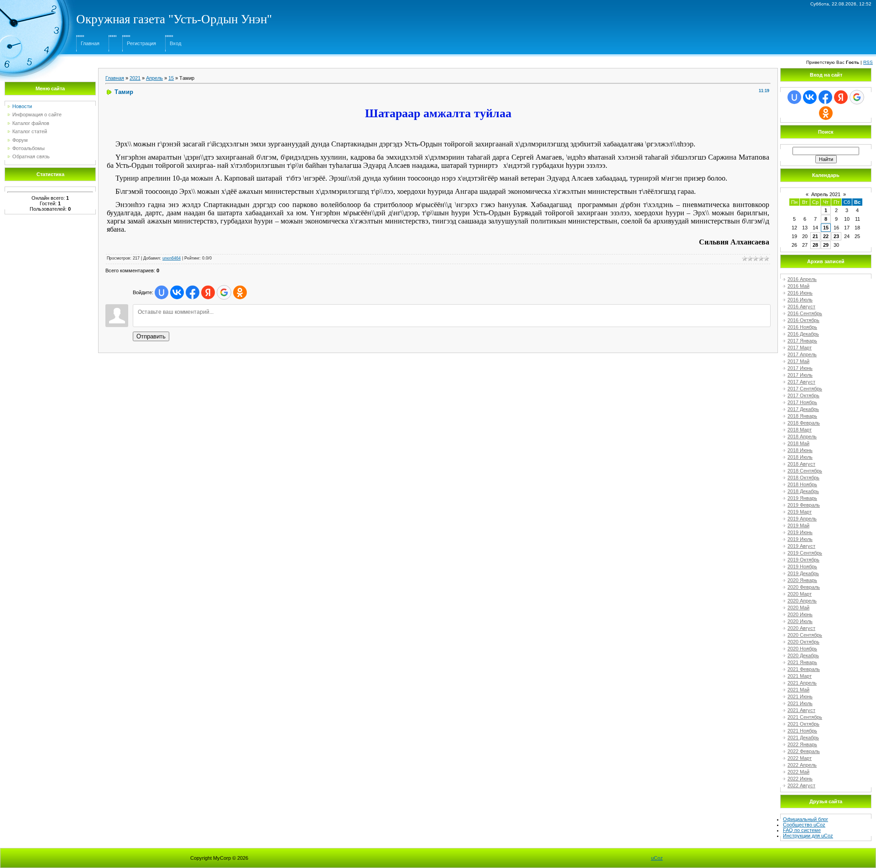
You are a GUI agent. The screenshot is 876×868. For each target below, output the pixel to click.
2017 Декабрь (803, 409)
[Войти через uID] (161, 292)
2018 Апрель (802, 436)
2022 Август (801, 785)
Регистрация (141, 43)
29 (826, 245)
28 (815, 245)
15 (171, 78)
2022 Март (799, 758)
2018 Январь (802, 416)
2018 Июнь (800, 450)
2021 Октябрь (803, 724)
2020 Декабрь (803, 655)
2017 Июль (800, 375)
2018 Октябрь (803, 477)
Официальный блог (805, 819)
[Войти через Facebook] (192, 292)
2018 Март (799, 429)
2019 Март (799, 512)
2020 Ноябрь (802, 648)
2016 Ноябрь (802, 327)
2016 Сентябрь (804, 313)
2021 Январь (802, 662)
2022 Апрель (802, 765)
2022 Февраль (803, 751)
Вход (175, 43)
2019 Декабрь (803, 573)
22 (826, 236)
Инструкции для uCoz (808, 835)
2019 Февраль (803, 505)
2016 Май (798, 286)
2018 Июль (800, 457)
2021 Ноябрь (802, 730)
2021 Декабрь (803, 737)
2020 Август (801, 628)
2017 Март (799, 347)
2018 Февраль (803, 423)
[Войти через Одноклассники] (240, 292)
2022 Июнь (800, 778)
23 (836, 236)
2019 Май (798, 525)
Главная (90, 43)
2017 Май (798, 361)
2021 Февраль (803, 669)
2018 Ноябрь (802, 484)
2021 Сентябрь (804, 717)
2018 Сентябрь (804, 470)
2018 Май (798, 443)
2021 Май (798, 689)
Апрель (154, 78)
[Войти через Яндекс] (208, 292)
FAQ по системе (802, 830)
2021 (135, 78)
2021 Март (799, 676)
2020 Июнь (800, 614)
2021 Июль (800, 703)
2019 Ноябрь (802, 566)
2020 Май (798, 607)
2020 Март (799, 594)
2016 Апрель (802, 279)
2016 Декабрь (803, 334)
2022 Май (798, 771)
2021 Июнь (800, 696)
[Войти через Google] (224, 292)
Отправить (151, 336)
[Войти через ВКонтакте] (177, 292)
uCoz (657, 858)
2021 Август (801, 710)
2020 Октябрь (803, 642)
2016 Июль (800, 299)
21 (815, 236)
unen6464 (171, 258)
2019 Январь (802, 498)
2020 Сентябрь (804, 635)
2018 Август (801, 464)
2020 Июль (800, 621)
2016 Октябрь (803, 320)
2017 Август (801, 382)
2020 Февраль (803, 587)
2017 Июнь (800, 368)
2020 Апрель (802, 600)
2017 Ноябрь (802, 402)
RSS (868, 62)
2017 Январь (802, 340)
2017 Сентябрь (804, 388)
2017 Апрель (802, 354)
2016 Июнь (800, 293)
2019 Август (801, 546)
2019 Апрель (802, 518)
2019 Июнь (800, 532)
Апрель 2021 (825, 194)
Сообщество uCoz (804, 824)
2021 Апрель (802, 683)
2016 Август (801, 306)
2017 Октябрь (803, 395)
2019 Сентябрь (804, 553)
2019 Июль (800, 539)
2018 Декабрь (803, 491)
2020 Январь (802, 580)
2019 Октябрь (803, 559)
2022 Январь (802, 744)
